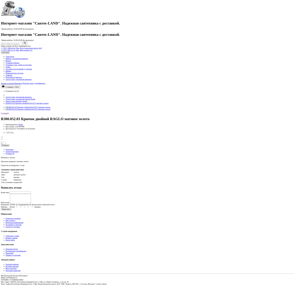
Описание (9, 149)
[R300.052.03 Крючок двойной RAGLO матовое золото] (28, 107)
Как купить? (10, 221)
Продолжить (6, 209)
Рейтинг (4, 207)
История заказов (12, 266)
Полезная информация (14, 223)
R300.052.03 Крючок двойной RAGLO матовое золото (27, 103)
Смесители (10, 57)
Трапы (8, 67)
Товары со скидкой (13, 255)
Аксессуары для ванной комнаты (19, 79)
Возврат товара (12, 238)
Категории (5, 52)
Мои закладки (11, 269)
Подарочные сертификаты (16, 251)
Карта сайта (10, 240)
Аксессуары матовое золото (16, 101)
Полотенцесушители (14, 77)
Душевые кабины (12, 63)
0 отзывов (5, 113)
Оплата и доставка (13, 227)
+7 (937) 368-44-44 (8, 48)
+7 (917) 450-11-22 (8, 50)
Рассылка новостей (13, 271)
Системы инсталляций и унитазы (19, 69)
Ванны (8, 61)
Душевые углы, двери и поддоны (19, 65)
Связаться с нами (12, 236)
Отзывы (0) (10, 154)
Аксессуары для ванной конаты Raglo (20, 99)
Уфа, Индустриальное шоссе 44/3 (29, 48)
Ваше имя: (5, 192)
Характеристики (12, 152)
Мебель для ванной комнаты (17, 59)
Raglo (21, 125)
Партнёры (9, 253)
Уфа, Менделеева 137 (24, 50)
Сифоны (9, 75)
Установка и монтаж (14, 225)
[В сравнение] (2, 139)
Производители (12, 249)
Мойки (8, 71)
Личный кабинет (12, 264)
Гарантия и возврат (13, 218)
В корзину (5, 145)
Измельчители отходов (14, 73)
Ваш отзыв (5, 203)
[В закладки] (2, 137)
